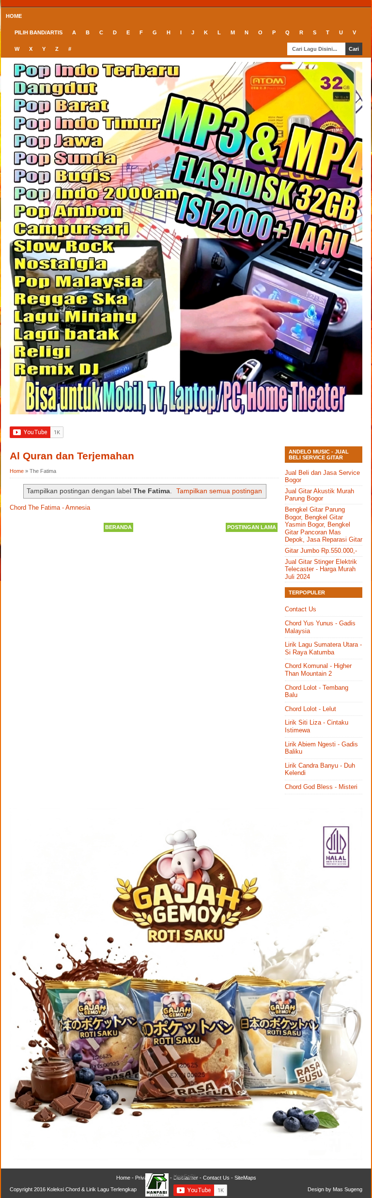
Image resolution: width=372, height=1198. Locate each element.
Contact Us (300, 609)
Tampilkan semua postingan (219, 491)
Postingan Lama (251, 527)
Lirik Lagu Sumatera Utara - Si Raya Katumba (323, 648)
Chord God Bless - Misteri (321, 786)
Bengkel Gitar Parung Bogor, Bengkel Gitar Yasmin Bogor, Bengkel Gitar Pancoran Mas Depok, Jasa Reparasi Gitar (323, 524)
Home (14, 16)
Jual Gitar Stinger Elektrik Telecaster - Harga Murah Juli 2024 (321, 569)
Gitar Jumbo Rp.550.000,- (321, 550)
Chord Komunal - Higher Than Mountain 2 (318, 669)
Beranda (118, 527)
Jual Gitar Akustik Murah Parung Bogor (319, 494)
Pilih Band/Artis (38, 32)
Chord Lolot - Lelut (310, 709)
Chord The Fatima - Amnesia (50, 507)
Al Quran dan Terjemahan (72, 455)
